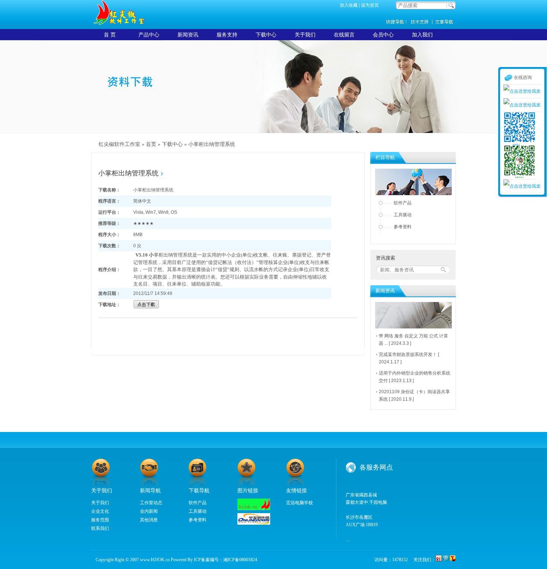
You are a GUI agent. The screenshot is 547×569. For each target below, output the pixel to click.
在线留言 (344, 35)
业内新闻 (149, 511)
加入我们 (422, 35)
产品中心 (148, 35)
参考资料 (403, 226)
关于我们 (305, 35)
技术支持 (422, 21)
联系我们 (100, 528)
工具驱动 (403, 214)
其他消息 (149, 519)
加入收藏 (349, 5)
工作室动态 (151, 502)
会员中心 (383, 35)
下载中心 (266, 35)
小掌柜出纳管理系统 (211, 144)
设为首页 (370, 5)
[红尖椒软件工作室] (253, 508)
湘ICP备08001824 (240, 559)
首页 (151, 144)
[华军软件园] (253, 523)
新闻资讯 (445, 21)
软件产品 (403, 203)
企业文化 (100, 511)
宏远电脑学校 (299, 502)
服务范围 (100, 519)
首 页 (110, 35)
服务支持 (227, 35)
